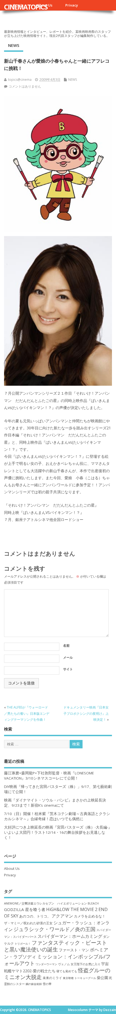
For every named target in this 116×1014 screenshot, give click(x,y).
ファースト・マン (74, 950)
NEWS (13, 45)
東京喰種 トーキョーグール (79, 978)
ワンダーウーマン (46, 964)
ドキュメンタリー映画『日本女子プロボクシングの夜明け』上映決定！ (86, 713)
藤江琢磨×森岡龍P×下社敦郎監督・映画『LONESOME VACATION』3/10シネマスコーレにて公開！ (49, 776)
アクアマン (62, 916)
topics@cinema (20, 79)
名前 (66, 645)
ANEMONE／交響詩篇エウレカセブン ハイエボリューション (45, 903)
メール (68, 657)
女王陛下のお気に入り (85, 964)
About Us (12, 868)
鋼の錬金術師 (34, 984)
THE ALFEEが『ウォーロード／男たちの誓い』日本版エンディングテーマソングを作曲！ (26, 713)
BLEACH (93, 903)
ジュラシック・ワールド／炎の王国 (54, 929)
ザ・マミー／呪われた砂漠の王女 (28, 923)
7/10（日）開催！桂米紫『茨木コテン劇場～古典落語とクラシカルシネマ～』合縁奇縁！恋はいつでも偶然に (57, 816)
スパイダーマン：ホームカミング (69, 936)
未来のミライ (52, 978)
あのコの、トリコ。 (35, 916)
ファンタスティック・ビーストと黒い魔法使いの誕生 (55, 946)
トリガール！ (23, 943)
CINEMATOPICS (25, 6)
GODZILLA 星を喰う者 (24, 909)
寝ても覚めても (66, 971)
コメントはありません (25, 86)
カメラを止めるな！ (89, 916)
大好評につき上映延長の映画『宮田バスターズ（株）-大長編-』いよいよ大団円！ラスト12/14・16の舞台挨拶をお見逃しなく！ (58, 832)
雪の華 (47, 984)
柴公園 (102, 977)
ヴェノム (64, 964)
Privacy (71, 5)
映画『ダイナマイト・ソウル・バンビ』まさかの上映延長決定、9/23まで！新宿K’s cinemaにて (55, 803)
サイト (68, 669)
